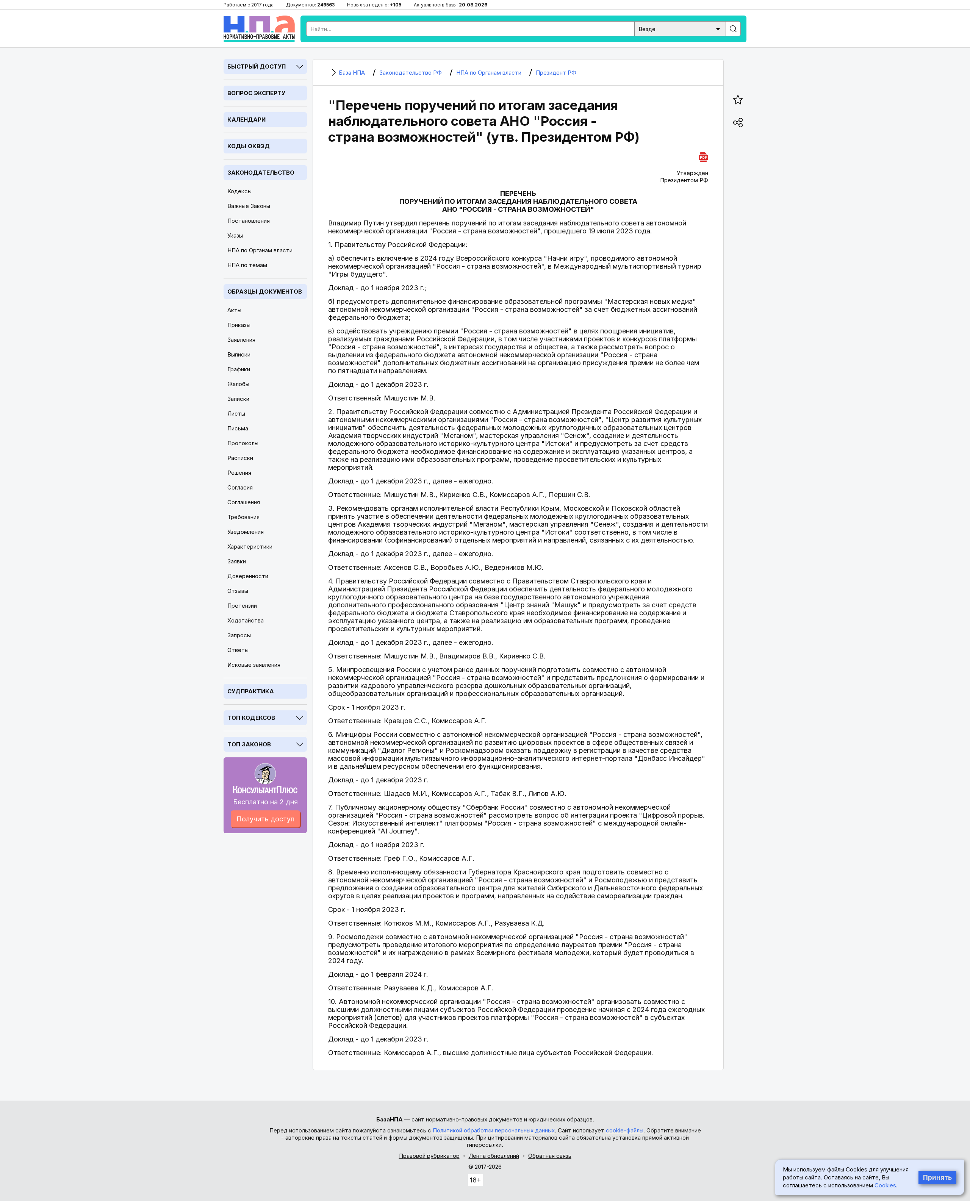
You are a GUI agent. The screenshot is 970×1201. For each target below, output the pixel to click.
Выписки (238, 354)
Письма (237, 428)
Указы (235, 235)
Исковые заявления (253, 664)
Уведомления (245, 531)
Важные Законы (248, 206)
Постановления (248, 220)
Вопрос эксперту (256, 93)
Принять (937, 1177)
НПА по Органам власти (260, 250)
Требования (243, 517)
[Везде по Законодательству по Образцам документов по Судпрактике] (680, 28)
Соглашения (243, 502)
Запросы (239, 635)
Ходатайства (245, 620)
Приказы (238, 324)
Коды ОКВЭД (248, 146)
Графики (238, 369)
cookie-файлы (624, 1130)
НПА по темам (247, 265)
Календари (246, 119)
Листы (236, 413)
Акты (234, 310)
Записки (238, 398)
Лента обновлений (494, 1155)
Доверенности (247, 576)
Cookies (885, 1185)
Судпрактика (250, 691)
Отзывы (237, 590)
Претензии (242, 605)
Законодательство (260, 172)
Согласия (240, 487)
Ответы (238, 650)
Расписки (240, 457)
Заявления (241, 339)
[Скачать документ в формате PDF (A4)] (703, 156)
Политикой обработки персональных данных (494, 1130)
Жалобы (238, 384)
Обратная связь (549, 1155)
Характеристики (249, 546)
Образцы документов (264, 291)
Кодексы (239, 191)
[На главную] (259, 29)
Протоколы (242, 443)
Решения (239, 472)
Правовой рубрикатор (429, 1155)
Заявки (236, 561)
